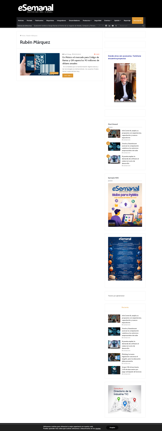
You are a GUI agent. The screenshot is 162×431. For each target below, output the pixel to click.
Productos (86, 20)
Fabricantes (39, 20)
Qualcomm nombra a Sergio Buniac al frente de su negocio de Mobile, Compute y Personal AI (66, 26)
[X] (116, 26)
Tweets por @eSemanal (116, 296)
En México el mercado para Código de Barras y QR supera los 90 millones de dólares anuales (80, 60)
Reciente (125, 307)
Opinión (117, 20)
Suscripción (138, 20)
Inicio (23, 35)
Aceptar (112, 427)
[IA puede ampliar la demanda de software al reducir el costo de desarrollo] (114, 159)
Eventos (107, 20)
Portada (29, 20)
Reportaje (127, 20)
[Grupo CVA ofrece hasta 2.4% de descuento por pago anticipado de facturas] (114, 370)
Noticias (21, 20)
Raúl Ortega (67, 54)
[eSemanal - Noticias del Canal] (37, 8)
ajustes (98, 429)
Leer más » (68, 75)
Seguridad (97, 20)
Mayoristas (50, 20)
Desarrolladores (74, 20)
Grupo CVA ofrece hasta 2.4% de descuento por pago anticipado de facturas (132, 369)
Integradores (61, 20)
